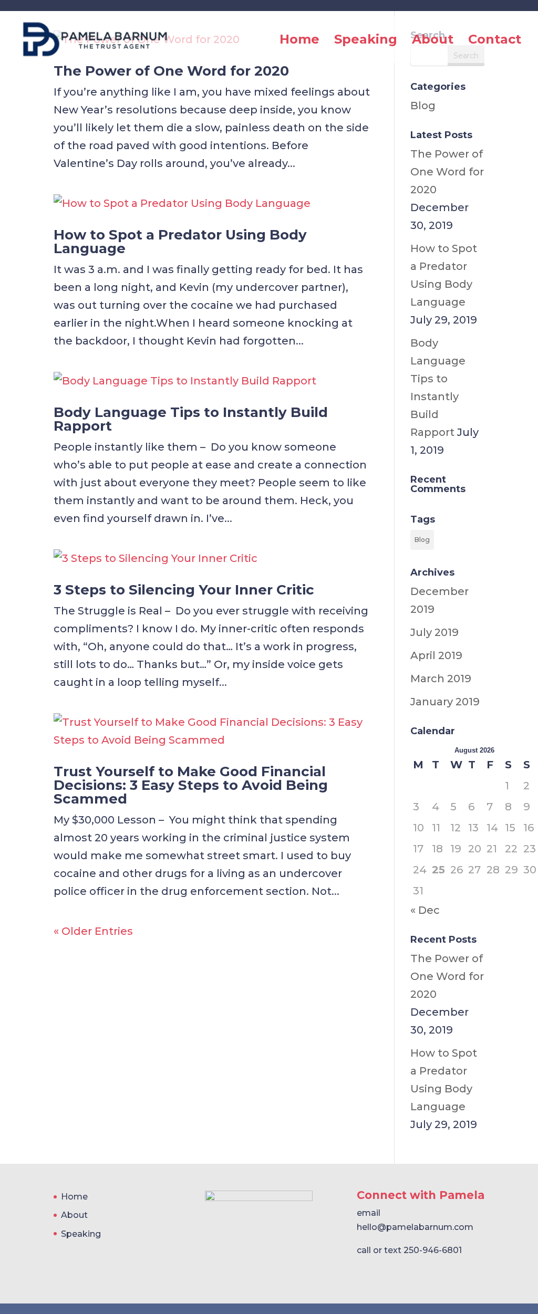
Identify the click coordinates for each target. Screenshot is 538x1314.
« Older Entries (93, 931)
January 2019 (445, 701)
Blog (423, 105)
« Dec (425, 910)
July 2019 (434, 632)
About (432, 41)
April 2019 (436, 655)
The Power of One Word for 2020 (171, 70)
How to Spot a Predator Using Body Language (180, 241)
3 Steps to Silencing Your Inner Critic (184, 589)
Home (299, 41)
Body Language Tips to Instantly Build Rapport (191, 419)
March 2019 (440, 678)
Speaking (365, 41)
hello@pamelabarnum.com (415, 1227)
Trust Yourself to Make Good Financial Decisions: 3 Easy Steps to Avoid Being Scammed (191, 785)
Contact (494, 41)
